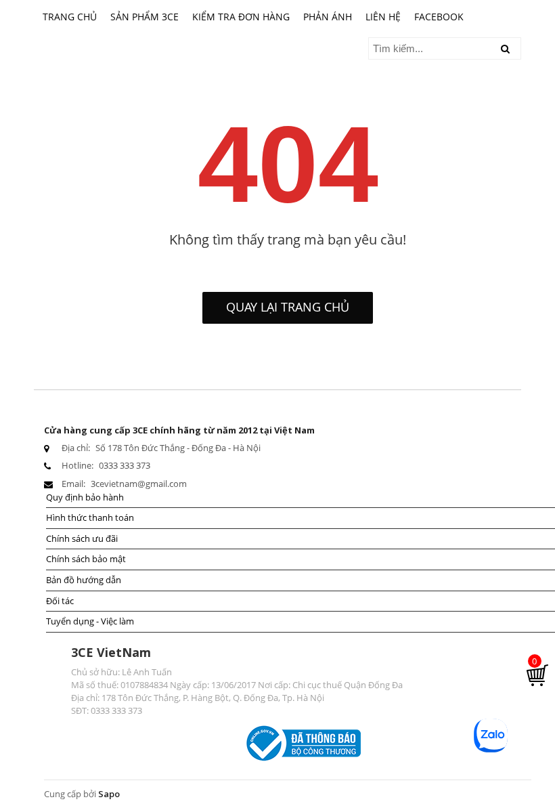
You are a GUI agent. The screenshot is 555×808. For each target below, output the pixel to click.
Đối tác (60, 601)
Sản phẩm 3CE (144, 16)
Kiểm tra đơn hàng (241, 16)
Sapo (109, 794)
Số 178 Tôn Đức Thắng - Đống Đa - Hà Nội (178, 448)
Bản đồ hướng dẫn (83, 580)
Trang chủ (70, 16)
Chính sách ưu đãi (82, 538)
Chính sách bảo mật (86, 559)
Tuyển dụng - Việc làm (90, 621)
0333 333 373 (124, 465)
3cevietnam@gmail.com (139, 483)
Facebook (439, 16)
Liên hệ (383, 16)
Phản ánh (327, 16)
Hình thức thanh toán (90, 517)
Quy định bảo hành (85, 497)
